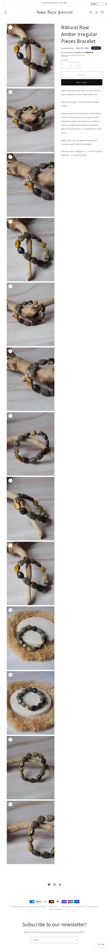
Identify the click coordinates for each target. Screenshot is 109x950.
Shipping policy (92, 906)
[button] (6, 12)
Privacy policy (66, 906)
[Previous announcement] (5, 3)
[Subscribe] (75, 940)
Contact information (56, 909)
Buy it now (82, 82)
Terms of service (78, 906)
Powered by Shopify (39, 906)
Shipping (64, 55)
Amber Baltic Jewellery (24, 906)
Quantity (64, 60)
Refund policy (53, 906)
